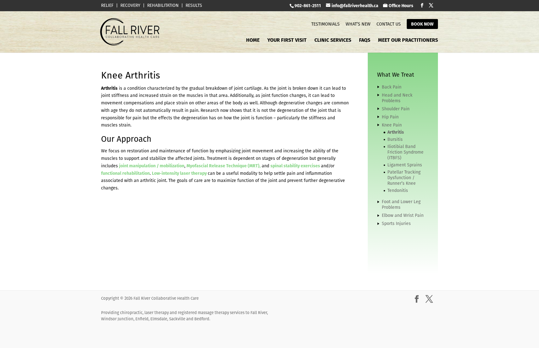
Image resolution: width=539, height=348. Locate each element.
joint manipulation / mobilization (151, 166)
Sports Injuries (396, 223)
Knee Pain (392, 125)
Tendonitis (397, 190)
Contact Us (388, 24)
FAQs (364, 41)
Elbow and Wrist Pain (403, 215)
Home (253, 41)
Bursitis (395, 139)
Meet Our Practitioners (408, 41)
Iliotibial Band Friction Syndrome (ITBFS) (405, 152)
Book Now (422, 24)
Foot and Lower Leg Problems (401, 204)
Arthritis (395, 132)
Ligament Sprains (404, 165)
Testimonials (325, 24)
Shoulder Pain (396, 109)
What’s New (358, 24)
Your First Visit (287, 41)
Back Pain (391, 87)
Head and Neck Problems (397, 98)
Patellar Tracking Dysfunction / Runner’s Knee (403, 177)
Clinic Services (332, 41)
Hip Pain (390, 117)
